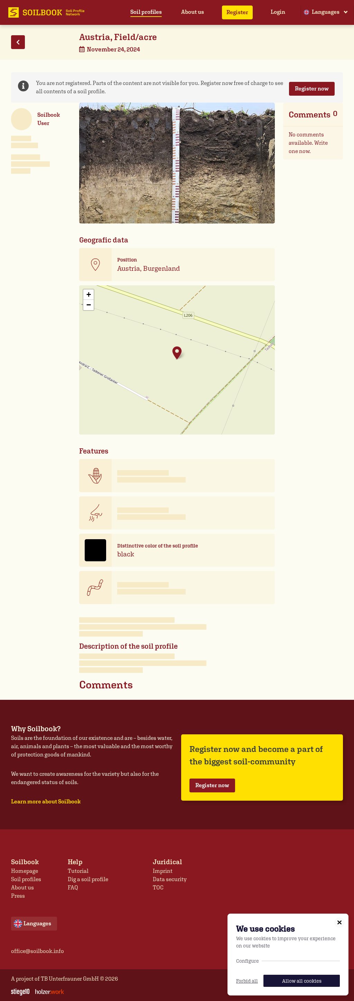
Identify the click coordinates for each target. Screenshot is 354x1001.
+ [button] (88, 294)
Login (278, 12)
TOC (158, 887)
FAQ (73, 887)
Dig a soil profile (88, 879)
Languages (325, 12)
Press (18, 896)
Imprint (163, 871)
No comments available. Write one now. (308, 142)
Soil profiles (146, 12)
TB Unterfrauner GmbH (70, 978)
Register (237, 12)
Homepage (24, 871)
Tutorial (78, 871)
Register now (312, 88)
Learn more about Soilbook (46, 801)
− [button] (88, 305)
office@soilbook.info (37, 951)
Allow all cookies (302, 981)
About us (192, 12)
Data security (170, 879)
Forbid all (247, 981)
